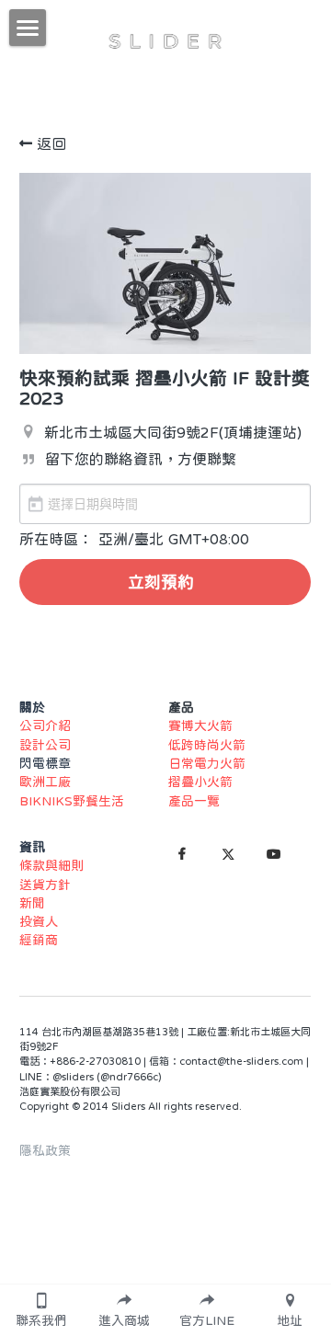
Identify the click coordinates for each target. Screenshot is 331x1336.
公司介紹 (45, 725)
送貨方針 (45, 884)
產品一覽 (194, 800)
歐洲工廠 (45, 781)
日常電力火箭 (206, 763)
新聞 (32, 902)
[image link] (165, 40)
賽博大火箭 (200, 725)
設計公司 (45, 744)
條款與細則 (51, 865)
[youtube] (274, 854)
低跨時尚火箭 (206, 744)
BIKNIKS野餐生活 (71, 800)
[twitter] (228, 854)
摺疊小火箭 (200, 781)
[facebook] (182, 854)
